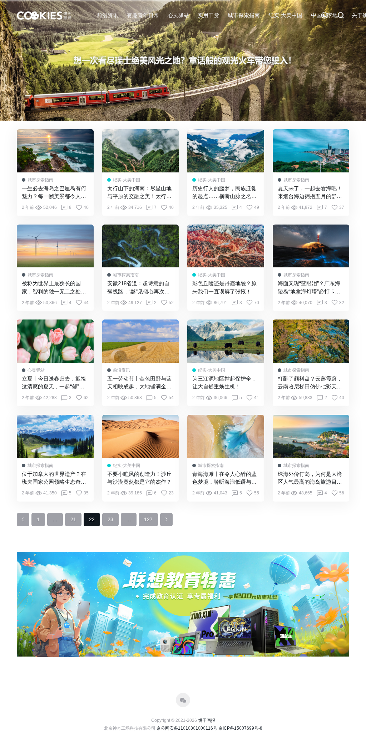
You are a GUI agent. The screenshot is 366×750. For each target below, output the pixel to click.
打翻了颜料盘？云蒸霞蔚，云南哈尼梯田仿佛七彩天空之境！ (310, 383)
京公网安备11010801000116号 (187, 728)
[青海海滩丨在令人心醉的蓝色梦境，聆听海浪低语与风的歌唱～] (225, 436)
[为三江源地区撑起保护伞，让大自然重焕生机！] (225, 341)
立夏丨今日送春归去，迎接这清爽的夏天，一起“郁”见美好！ (54, 383)
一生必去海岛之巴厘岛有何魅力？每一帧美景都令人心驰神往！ (54, 193)
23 (110, 519)
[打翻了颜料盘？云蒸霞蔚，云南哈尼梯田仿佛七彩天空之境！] (311, 341)
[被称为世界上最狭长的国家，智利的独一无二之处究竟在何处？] (55, 246)
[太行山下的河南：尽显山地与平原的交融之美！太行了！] (140, 150)
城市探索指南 (244, 15)
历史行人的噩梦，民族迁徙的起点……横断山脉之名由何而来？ (224, 193)
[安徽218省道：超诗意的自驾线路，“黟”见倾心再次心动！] (140, 246)
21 (73, 519)
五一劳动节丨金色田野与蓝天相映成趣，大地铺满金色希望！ (139, 383)
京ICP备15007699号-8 (240, 728)
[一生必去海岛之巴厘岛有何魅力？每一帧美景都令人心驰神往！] (55, 150)
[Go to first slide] (352, 60)
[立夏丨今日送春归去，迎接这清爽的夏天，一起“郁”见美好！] (55, 341)
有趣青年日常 (143, 15)
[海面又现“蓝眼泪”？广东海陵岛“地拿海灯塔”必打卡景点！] (311, 246)
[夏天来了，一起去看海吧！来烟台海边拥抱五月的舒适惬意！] (311, 150)
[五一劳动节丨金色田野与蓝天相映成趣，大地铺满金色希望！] (140, 341)
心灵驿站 (178, 15)
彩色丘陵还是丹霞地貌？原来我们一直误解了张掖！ (224, 287)
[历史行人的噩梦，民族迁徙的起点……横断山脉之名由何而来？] (225, 150)
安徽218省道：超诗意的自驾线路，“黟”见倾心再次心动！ (138, 288)
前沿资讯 (107, 15)
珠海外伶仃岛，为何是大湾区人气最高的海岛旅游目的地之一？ (310, 478)
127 (148, 519)
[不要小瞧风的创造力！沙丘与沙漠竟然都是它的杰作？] (140, 436)
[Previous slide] (14, 60)
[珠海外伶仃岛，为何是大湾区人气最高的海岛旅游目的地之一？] (311, 436)
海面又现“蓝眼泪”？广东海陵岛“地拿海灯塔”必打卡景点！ (309, 288)
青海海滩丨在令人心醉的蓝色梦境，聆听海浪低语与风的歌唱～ (224, 478)
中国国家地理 (327, 15)
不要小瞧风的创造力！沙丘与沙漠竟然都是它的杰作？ (139, 478)
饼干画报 (206, 720)
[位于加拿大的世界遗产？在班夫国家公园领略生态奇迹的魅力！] (55, 436)
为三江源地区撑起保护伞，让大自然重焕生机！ (224, 383)
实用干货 (208, 15)
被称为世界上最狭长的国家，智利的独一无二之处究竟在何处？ (54, 288)
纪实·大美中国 (285, 15)
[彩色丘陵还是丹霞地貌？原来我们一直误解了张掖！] (225, 246)
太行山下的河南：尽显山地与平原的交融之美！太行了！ (139, 193)
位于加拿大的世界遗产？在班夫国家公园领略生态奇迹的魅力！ (54, 478)
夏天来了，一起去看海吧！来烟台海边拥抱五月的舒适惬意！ (310, 193)
